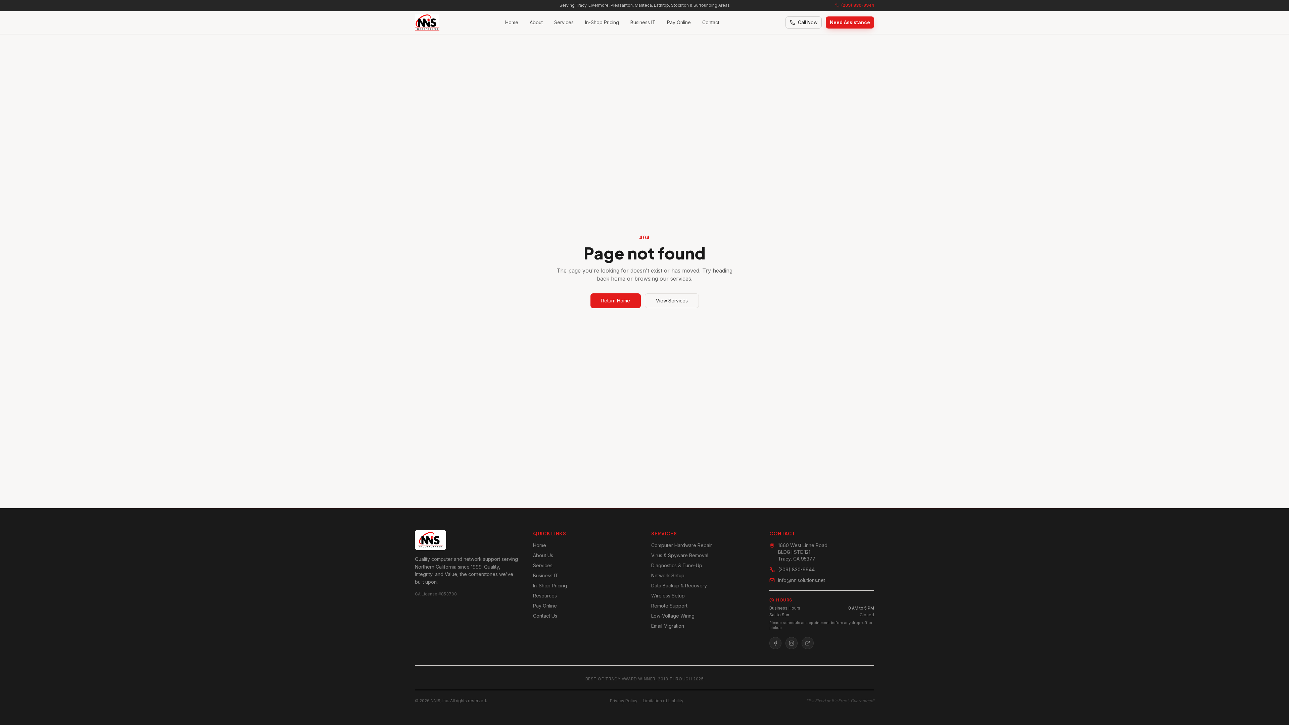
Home (511, 22)
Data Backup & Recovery (679, 585)
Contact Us (545, 616)
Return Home (615, 300)
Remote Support (669, 606)
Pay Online (679, 22)
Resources (545, 595)
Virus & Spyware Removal (679, 555)
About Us (543, 555)
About (536, 22)
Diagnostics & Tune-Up (676, 565)
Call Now (807, 22)
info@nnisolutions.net (801, 580)
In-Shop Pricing (602, 22)
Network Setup (667, 575)
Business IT (643, 22)
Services (564, 22)
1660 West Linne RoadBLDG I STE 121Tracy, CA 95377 (802, 552)
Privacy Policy (623, 700)
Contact (710, 22)
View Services (672, 300)
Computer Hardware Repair (681, 545)
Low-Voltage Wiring (673, 616)
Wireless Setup (668, 595)
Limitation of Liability (663, 700)
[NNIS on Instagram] (791, 643)
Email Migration (667, 626)
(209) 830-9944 (857, 5)
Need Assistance (850, 22)
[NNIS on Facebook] (775, 643)
